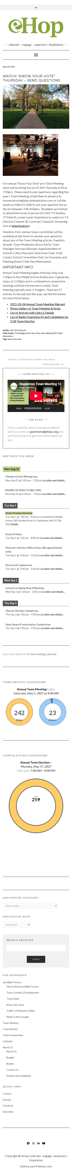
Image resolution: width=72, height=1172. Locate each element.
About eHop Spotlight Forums (22, 986)
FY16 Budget (20, 333)
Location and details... (54, 480)
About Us (8, 1047)
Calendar (8, 1041)
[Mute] (54, 408)
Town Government (13, 1035)
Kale (23, 1166)
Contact (7, 1093)
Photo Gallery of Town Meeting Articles (35, 308)
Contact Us (12, 1069)
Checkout (8, 1105)
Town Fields (12, 998)
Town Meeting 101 (53, 364)
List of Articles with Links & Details (32, 312)
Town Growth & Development (22, 992)
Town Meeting (10, 1022)
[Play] (12, 408)
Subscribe (8, 1111)
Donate (7, 1099)
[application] (36, 396)
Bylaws (10, 1063)
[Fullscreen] (59, 408)
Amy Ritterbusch (18, 330)
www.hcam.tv (20, 225)
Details (14, 524)
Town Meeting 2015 (49, 333)
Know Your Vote (33, 333)
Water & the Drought (17, 1016)
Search (36, 959)
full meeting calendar (43, 654)
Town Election (10, 1029)
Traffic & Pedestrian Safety (20, 1010)
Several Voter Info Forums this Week (31, 359)
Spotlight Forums (12, 982)
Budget (10, 1057)
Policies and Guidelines (18, 1075)
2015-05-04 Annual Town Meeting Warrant (37, 304)
